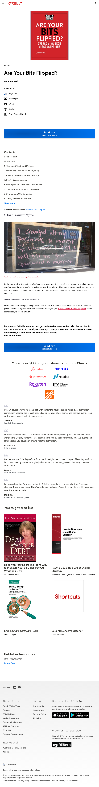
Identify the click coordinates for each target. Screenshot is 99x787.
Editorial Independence (40, 781)
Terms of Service (9, 781)
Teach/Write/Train (11, 706)
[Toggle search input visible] (96, 3)
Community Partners (12, 722)
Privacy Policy (39, 714)
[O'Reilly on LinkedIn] (14, 687)
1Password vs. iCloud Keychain (72, 308)
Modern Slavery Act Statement (64, 781)
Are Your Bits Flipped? (36, 209)
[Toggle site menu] (3, 3)
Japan (6, 751)
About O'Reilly (11, 701)
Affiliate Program (11, 726)
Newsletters (38, 710)
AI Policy (37, 718)
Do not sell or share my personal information (21, 770)
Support (38, 701)
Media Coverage (11, 718)
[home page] (15, 3)
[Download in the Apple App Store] (60, 717)
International (10, 742)
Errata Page (9, 663)
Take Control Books (18, 114)
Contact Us (38, 706)
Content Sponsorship (13, 734)
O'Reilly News (9, 714)
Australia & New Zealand (14, 747)
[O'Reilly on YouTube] (19, 687)
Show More (9, 203)
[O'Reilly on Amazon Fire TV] (62, 746)
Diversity (7, 730)
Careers (6, 710)
